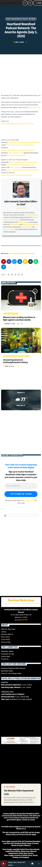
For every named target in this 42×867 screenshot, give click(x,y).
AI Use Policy (5, 639)
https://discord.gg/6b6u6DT (16, 155)
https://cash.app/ (16, 167)
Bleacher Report (26, 227)
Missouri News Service (11, 313)
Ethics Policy (5, 637)
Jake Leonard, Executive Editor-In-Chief (21, 203)
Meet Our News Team (8, 629)
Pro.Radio (5, 827)
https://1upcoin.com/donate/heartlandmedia (16, 175)
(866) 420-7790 (22, 620)
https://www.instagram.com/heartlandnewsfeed (17, 150)
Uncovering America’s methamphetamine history (15, 361)
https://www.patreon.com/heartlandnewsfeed (23, 170)
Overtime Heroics (9, 229)
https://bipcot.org (34, 107)
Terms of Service (25, 834)
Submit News (5, 656)
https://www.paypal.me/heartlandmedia (20, 165)
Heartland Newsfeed (31, 215)
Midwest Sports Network (30, 225)
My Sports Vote (14, 225)
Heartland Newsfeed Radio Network (13, 668)
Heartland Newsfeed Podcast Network (21, 19)
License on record (28, 820)
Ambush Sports (23, 222)
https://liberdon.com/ (16, 153)
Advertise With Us (7, 634)
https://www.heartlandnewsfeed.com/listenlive (17, 124)
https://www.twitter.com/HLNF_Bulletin (20, 145)
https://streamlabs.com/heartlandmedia (23, 162)
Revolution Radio (7, 671)
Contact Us (5, 659)
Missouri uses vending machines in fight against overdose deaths (19, 318)
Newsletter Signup (7, 651)
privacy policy (29, 500)
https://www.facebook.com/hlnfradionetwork (24, 142)
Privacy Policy (6, 642)
